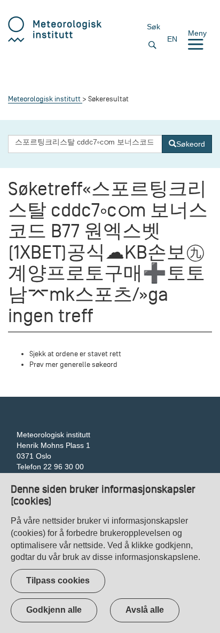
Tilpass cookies (58, 580)
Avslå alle (144, 609)
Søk (153, 26)
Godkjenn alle (54, 609)
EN (172, 39)
